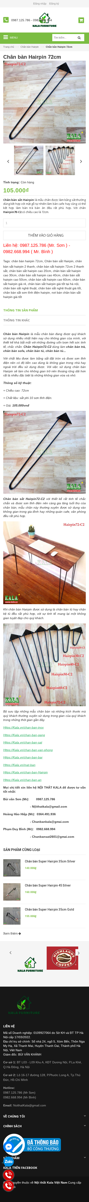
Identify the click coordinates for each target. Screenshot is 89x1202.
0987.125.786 (21, 20)
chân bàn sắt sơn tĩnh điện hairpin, (27, 292)
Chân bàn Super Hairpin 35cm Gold (49, 909)
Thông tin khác (16, 320)
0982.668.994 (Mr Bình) (19, 1097)
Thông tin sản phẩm (20, 310)
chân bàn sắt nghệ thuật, (20, 288)
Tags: (7, 261)
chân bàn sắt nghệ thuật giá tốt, (60, 288)
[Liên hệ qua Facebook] (8, 1146)
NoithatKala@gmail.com (24, 1105)
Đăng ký (54, 3)
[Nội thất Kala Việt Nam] (24, 1005)
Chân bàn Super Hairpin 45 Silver (48, 885)
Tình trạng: (11, 182)
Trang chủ (8, 47)
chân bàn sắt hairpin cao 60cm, (50, 279)
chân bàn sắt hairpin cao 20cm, (31, 271)
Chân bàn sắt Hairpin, (59, 261)
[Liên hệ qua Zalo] (8, 1161)
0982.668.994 (42, 20)
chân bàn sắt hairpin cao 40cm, (40, 275)
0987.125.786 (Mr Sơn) (19, 1092)
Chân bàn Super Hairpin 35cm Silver (50, 861)
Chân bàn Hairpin (30, 47)
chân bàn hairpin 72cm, (27, 261)
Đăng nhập (39, 3)
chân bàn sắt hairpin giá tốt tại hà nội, (53, 284)
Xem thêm (10, 933)
